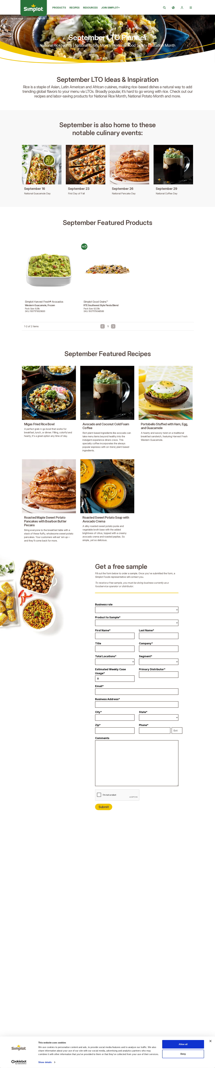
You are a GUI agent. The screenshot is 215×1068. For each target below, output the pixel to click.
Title (98, 643)
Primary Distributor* (152, 669)
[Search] (164, 7)
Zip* (98, 725)
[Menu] (190, 7)
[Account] (182, 7)
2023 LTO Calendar (35, 18)
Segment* (145, 656)
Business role (103, 604)
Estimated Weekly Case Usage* (110, 671)
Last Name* (146, 630)
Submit (104, 807)
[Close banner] (210, 1041)
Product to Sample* (108, 617)
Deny (183, 1053)
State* (143, 712)
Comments (102, 738)
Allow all (183, 1044)
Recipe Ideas (17, 18)
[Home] (6, 18)
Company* (146, 643)
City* (98, 712)
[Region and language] (173, 7)
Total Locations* (105, 656)
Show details (45, 1062)
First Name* (103, 630)
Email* (99, 686)
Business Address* (107, 699)
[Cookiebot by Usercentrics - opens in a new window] (19, 1062)
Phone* (143, 725)
